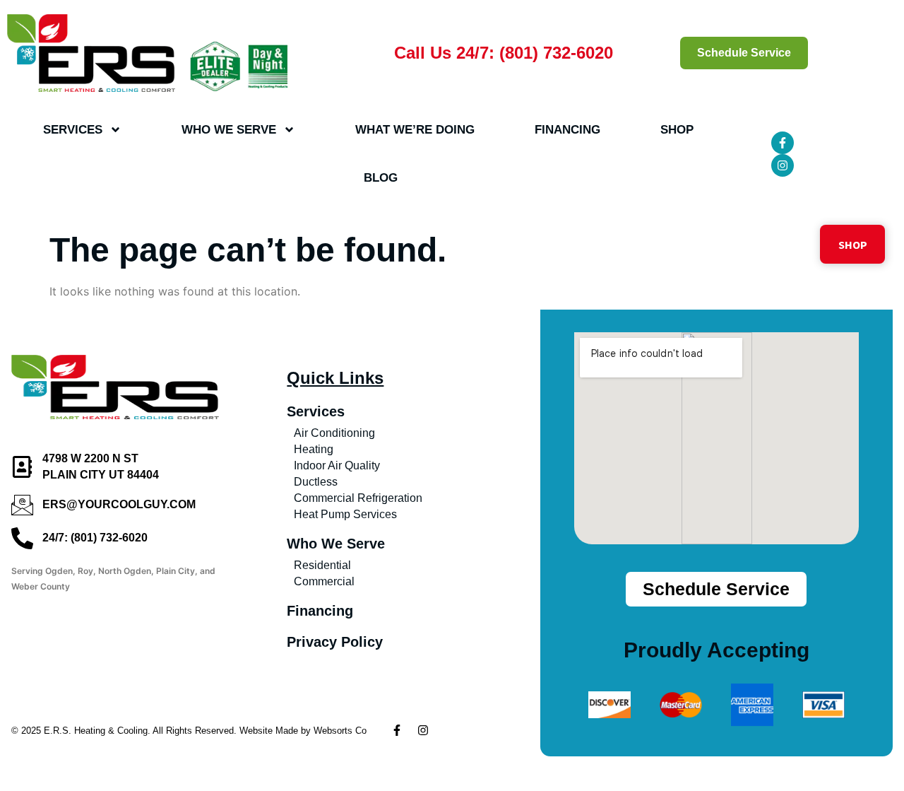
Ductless (316, 482)
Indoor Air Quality (337, 465)
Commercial (324, 581)
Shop (677, 129)
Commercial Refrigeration (358, 498)
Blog (381, 177)
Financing (567, 129)
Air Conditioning (334, 433)
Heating (313, 449)
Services (72, 129)
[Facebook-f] (782, 142)
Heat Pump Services (345, 514)
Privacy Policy (335, 642)
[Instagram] (782, 165)
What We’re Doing (415, 129)
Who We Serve (229, 129)
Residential (322, 565)
